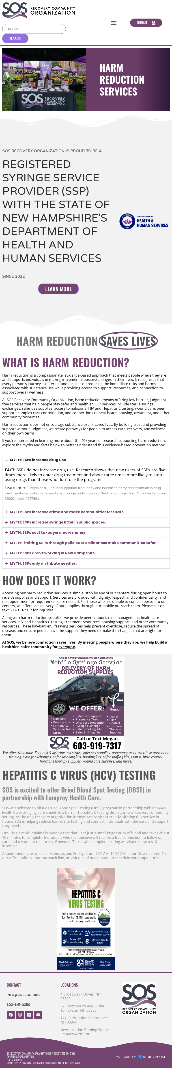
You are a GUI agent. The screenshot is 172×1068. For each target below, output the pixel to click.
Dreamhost (156, 1057)
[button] (114, 22)
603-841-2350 (18, 1004)
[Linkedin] (29, 1015)
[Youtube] (38, 1015)
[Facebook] (11, 1015)
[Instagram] (20, 1015)
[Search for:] (34, 29)
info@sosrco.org (23, 995)
